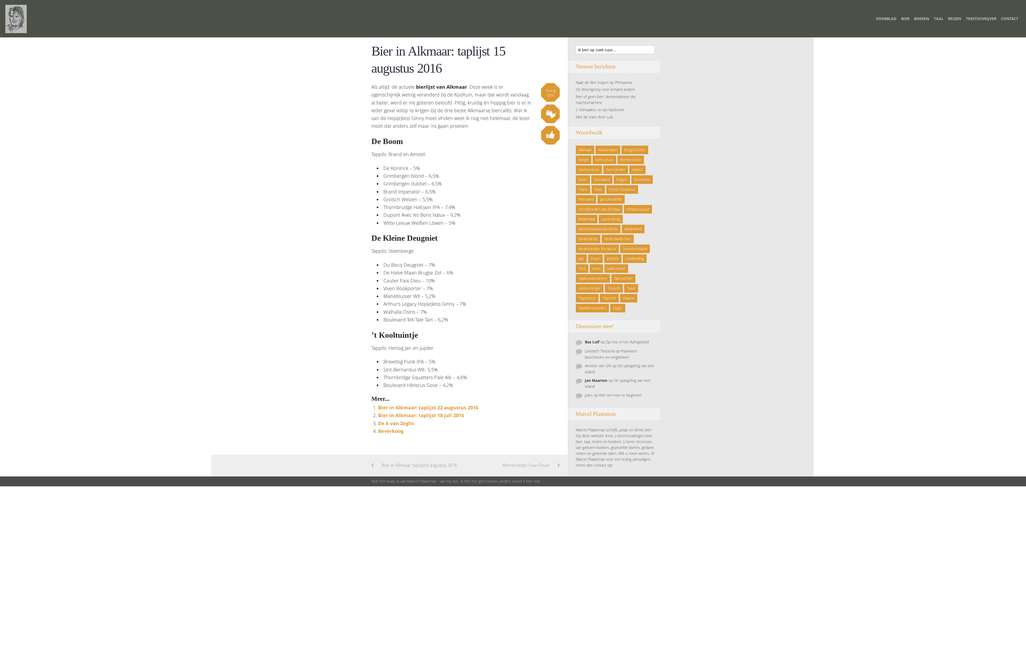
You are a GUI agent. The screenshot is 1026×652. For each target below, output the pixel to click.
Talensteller (623, 278)
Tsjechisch (587, 298)
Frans (583, 189)
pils (581, 258)
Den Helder (615, 169)
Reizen (954, 18)
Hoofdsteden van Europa (599, 209)
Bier (905, 18)
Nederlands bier (617, 238)
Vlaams (629, 298)
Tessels (614, 288)
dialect (637, 169)
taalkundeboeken (592, 278)
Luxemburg (610, 219)
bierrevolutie (588, 169)
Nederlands (588, 238)
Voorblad (886, 18)
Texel (631, 288)
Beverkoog (390, 431)
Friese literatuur (622, 189)
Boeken (921, 18)
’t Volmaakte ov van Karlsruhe (600, 109)
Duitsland (602, 179)
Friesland (585, 199)
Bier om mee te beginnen (620, 395)
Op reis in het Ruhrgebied (627, 341)
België (583, 159)
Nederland (633, 228)
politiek (613, 258)
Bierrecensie (630, 159)
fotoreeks (642, 179)
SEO (582, 268)
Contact (1009, 18)
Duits (582, 179)
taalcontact (616, 268)
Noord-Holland (635, 248)
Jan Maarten (596, 380)
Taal (938, 18)
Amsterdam (607, 149)
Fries (598, 189)
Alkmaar (585, 149)
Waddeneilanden (592, 308)
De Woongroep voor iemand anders (605, 89)
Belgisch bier (635, 149)
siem (596, 268)
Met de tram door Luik (594, 116)
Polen (595, 258)
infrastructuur (638, 209)
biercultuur (604, 159)
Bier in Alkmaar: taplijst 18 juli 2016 (421, 415)
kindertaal (586, 219)
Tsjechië (609, 298)
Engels (621, 179)
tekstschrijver (589, 288)
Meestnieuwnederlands (598, 228)
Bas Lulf (592, 341)
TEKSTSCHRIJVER (981, 18)
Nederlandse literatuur (597, 248)
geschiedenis (611, 199)
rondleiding (634, 258)
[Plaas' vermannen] (16, 18)
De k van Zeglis (396, 423)
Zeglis (618, 308)
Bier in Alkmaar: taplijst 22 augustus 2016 (428, 407)
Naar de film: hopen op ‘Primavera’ (604, 82)
